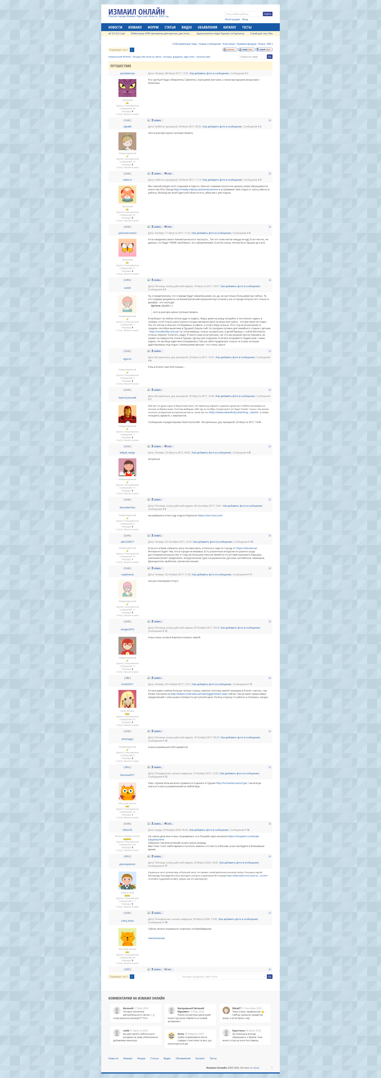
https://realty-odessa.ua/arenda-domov (196, 189)
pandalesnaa (127, 73)
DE (127, 969)
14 (166, 740)
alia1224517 (127, 541)
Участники (228, 43)
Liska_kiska (127, 920)
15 (166, 776)
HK (127, 280)
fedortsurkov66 (127, 397)
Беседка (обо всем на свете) (147, 56)
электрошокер (156, 938)
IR (127, 678)
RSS (269, 43)
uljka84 (127, 126)
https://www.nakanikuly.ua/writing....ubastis (234, 412)
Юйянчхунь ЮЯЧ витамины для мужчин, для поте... (117, 33)
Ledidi (127, 287)
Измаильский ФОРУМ (119, 56)
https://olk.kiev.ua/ (246, 548)
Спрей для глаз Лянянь (219, 33)
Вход (245, 19)
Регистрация (232, 19)
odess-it (127, 179)
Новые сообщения (210, 43)
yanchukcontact (127, 233)
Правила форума (246, 43)
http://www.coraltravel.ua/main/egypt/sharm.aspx (199, 693)
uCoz (256, 1067)
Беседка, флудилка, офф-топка (178, 56)
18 (166, 922)
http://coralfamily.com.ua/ (164, 331)
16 (248, 830)
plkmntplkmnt (127, 864)
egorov (127, 359)
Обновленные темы (185, 43)
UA (127, 120)
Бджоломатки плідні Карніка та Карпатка (176, 33)
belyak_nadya (127, 452)
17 (166, 865)
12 (166, 631)
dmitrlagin (127, 739)
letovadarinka (127, 507)
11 (250, 574)
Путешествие (203, 56)
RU (127, 767)
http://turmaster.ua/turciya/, (232, 783)
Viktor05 (127, 830)
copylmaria (127, 574)
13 (250, 684)
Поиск (261, 43)
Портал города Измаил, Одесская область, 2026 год (138, 16)
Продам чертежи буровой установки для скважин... (269, 33)
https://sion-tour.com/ (210, 515)
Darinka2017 (127, 775)
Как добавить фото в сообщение (209, 73)
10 (251, 541)
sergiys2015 (127, 629)
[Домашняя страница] (168, 969)
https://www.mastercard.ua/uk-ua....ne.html (247, 875)
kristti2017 (127, 684)
